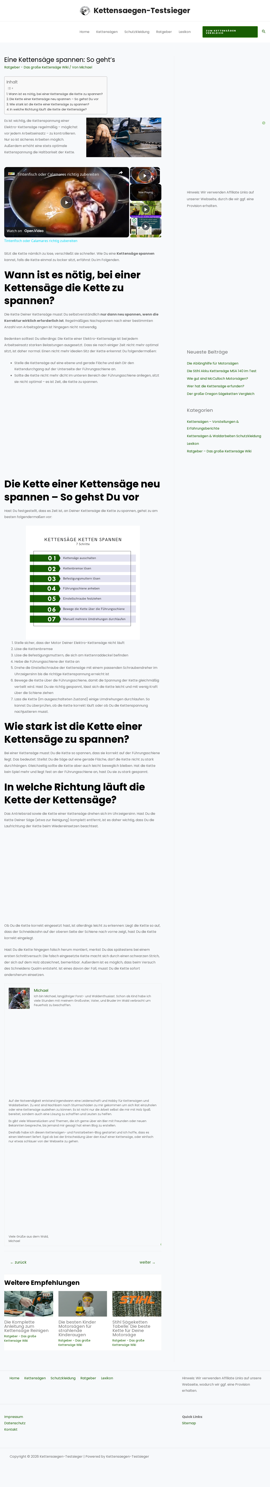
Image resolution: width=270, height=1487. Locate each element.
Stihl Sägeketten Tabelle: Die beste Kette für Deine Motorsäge (131, 1328)
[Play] (146, 209)
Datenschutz (15, 1423)
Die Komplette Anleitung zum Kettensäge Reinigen (26, 1326)
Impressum (13, 1416)
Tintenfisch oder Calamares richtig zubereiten (58, 174)
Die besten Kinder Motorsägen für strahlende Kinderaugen (77, 1328)
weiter (147, 1262)
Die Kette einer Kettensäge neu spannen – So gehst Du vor (54, 99)
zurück (18, 1262)
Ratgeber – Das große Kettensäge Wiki (219, 451)
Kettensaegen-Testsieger (142, 10)
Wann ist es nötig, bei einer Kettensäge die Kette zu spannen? (56, 94)
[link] (11, 174)
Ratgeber (164, 31)
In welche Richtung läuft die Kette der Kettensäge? (48, 109)
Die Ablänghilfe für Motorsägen (212, 363)
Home (84, 31)
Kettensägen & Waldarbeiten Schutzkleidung (224, 436)
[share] (120, 172)
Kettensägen (107, 31)
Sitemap (189, 1423)
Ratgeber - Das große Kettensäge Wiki (36, 67)
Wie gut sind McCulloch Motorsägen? (217, 378)
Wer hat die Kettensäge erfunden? (215, 386)
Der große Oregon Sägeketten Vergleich (220, 393)
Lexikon (185, 31)
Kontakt (11, 1429)
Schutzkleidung (136, 31)
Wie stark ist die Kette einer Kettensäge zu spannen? (49, 104)
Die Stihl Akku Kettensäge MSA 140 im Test (221, 371)
